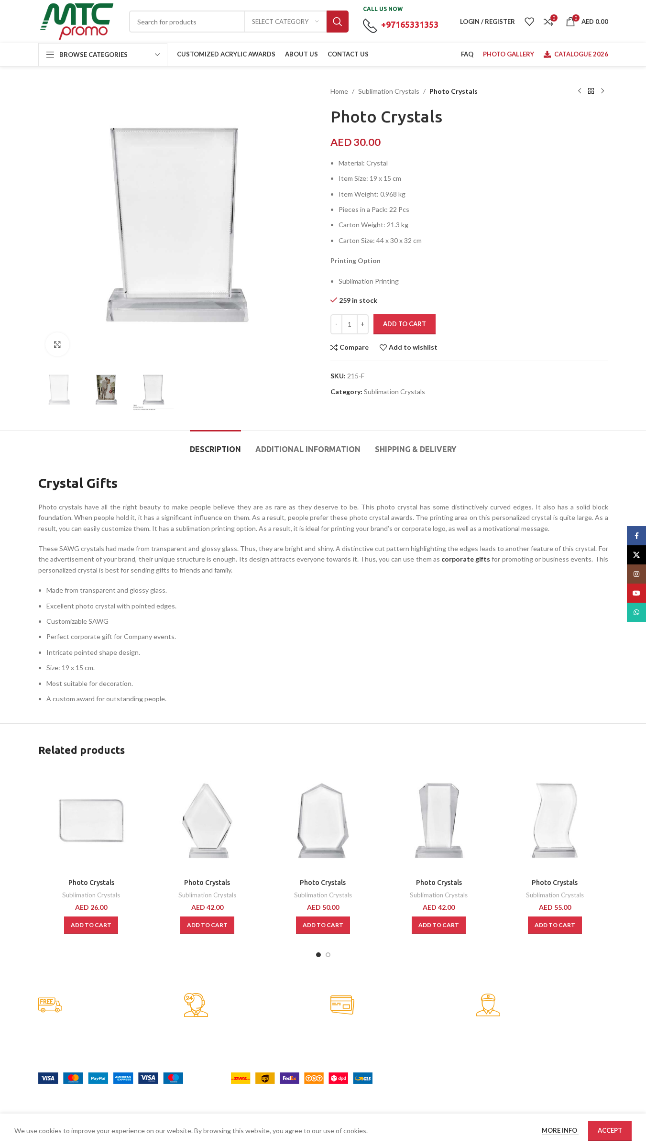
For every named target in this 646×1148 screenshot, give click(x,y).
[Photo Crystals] (91, 820)
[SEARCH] (338, 22)
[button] (91, 925)
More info (560, 1130)
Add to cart (404, 324)
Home (339, 91)
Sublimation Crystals (388, 91)
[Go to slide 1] (318, 954)
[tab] (215, 444)
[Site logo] (76, 21)
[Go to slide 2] (328, 954)
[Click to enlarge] (57, 344)
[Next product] (602, 91)
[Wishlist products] (529, 21)
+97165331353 (409, 24)
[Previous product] (579, 91)
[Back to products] (591, 91)
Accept (610, 1130)
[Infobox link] (104, 1005)
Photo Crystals (91, 882)
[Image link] (110, 1077)
